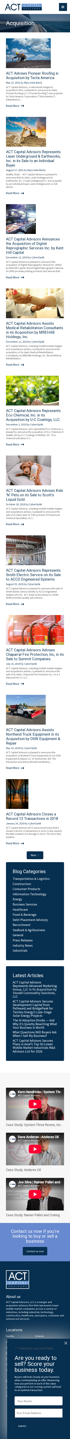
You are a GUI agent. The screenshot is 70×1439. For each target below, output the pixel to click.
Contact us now (35, 1251)
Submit (22, 1426)
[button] (63, 7)
